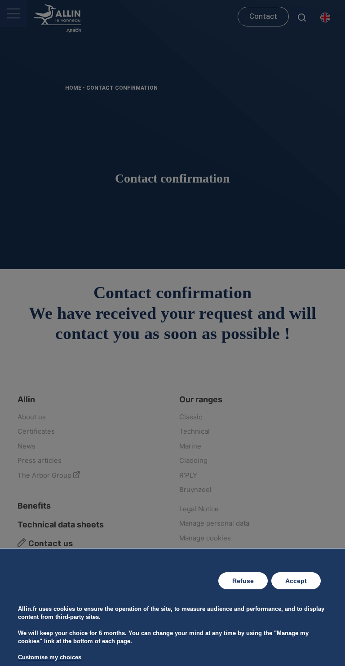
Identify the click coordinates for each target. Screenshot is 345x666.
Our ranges (200, 399)
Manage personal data (214, 523)
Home (73, 88)
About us (32, 417)
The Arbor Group (45, 475)
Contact (263, 16)
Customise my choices (49, 657)
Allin (26, 399)
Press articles (40, 460)
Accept (296, 580)
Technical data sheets (61, 524)
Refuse (243, 580)
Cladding (193, 460)
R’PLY (188, 475)
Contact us (49, 543)
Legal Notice (199, 509)
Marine (190, 446)
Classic (190, 417)
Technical (194, 431)
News (26, 446)
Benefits (34, 505)
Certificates (36, 431)
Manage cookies (205, 538)
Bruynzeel (195, 489)
